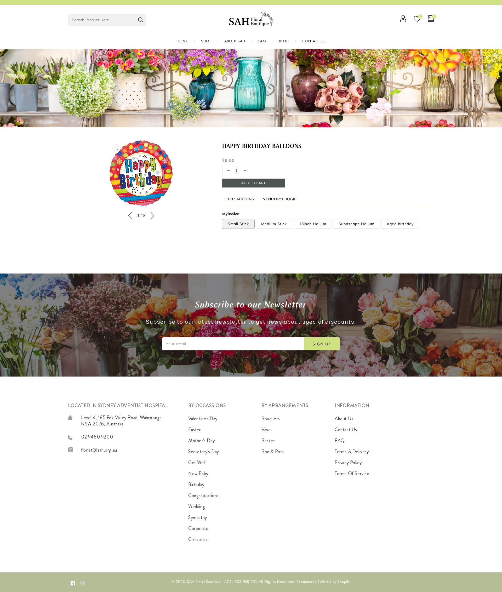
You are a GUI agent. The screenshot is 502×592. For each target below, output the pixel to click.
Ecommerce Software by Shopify (323, 581)
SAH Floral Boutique (204, 581)
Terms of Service (352, 473)
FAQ (340, 440)
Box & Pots (272, 451)
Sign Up (322, 343)
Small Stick (238, 223)
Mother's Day (201, 440)
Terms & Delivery (352, 451)
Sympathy (197, 517)
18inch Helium (312, 223)
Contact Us (346, 429)
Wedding (196, 506)
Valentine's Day (203, 418)
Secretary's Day (203, 451)
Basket (268, 440)
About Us (344, 418)
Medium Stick (274, 223)
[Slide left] (131, 214)
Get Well (197, 462)
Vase (266, 429)
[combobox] (107, 20)
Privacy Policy (348, 462)
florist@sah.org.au (99, 450)
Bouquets (270, 418)
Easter (194, 429)
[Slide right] (151, 214)
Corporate (198, 528)
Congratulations (203, 495)
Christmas (198, 539)
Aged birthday (400, 223)
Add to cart (253, 182)
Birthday (196, 484)
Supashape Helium (356, 223)
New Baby (198, 473)
